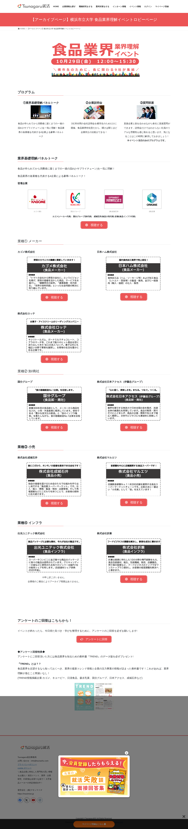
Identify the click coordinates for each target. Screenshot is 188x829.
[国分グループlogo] (75, 199)
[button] (126, 753)
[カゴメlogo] (37, 199)
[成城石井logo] (113, 199)
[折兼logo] (152, 199)
